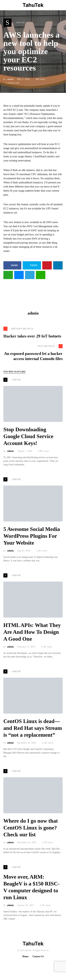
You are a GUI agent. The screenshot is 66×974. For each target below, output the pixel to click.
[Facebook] (30, 964)
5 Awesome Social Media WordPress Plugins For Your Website (31, 536)
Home (25, 956)
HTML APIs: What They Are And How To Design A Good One (32, 632)
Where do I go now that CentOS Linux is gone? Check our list (30, 828)
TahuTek (33, 5)
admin (10, 79)
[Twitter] (35, 964)
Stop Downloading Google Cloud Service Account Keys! (28, 436)
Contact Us (38, 956)
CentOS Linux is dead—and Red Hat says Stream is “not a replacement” (32, 728)
